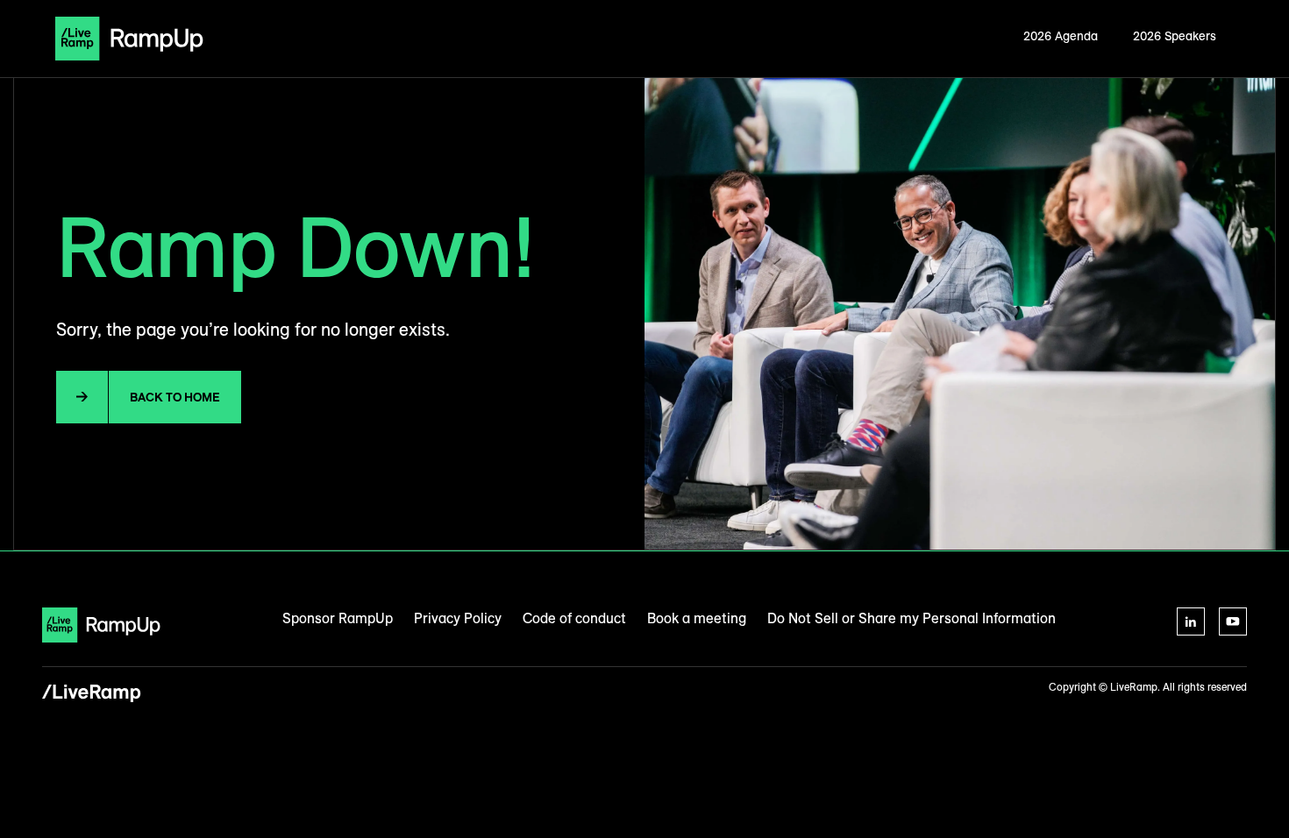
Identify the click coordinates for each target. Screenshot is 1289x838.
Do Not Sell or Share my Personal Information (911, 618)
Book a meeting (696, 618)
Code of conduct (574, 618)
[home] (129, 38)
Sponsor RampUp (337, 618)
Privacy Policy (458, 618)
